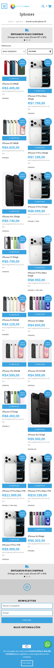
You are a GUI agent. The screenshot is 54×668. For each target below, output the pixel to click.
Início (10, 21)
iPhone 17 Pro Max (35, 290)
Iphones (19, 21)
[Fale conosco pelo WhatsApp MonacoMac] (47, 644)
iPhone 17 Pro (33, 221)
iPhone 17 (6, 426)
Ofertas (31, 113)
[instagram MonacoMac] (27, 587)
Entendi (27, 663)
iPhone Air (32, 449)
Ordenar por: (6, 46)
